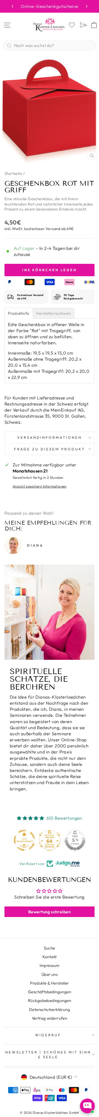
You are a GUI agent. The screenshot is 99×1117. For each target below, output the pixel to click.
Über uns (49, 974)
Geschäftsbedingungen (49, 991)
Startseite (13, 173)
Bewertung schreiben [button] (49, 911)
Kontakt (50, 956)
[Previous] (12, 6)
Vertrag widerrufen (49, 1018)
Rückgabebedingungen (49, 1000)
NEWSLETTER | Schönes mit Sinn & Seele (48, 1054)
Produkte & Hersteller (49, 983)
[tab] (18, 313)
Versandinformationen (49, 437)
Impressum (50, 965)
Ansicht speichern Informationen (40, 486)
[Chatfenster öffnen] (87, 1106)
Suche (49, 948)
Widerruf (48, 1035)
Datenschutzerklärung (49, 1009)
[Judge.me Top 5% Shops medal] (75, 840)
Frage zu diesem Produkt (49, 449)
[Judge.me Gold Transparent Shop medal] (24, 840)
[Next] (86, 6)
